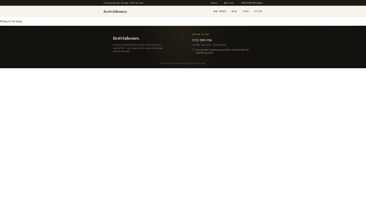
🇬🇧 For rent (229, 3)
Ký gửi (258, 11)
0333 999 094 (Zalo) (252, 3)
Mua (234, 11)
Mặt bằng (219, 11)
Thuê (245, 11)
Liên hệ (213, 3)
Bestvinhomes (116, 11)
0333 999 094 (202, 39)
